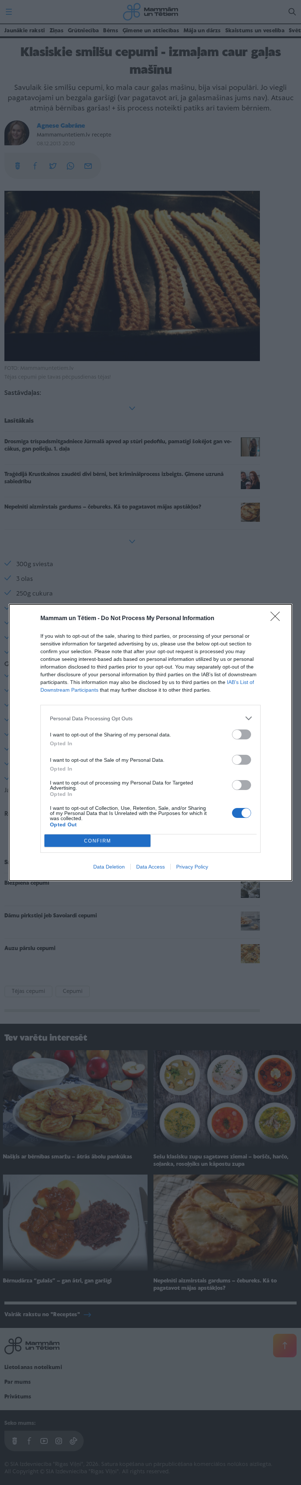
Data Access (150, 867)
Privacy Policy (192, 867)
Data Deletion (109, 867)
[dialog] (150, 742)
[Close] (277, 619)
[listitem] (150, 718)
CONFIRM (97, 841)
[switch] (241, 734)
